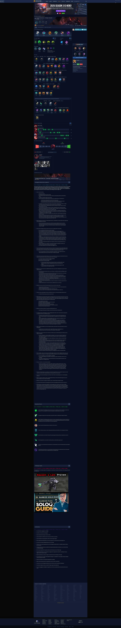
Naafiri (55, 600)
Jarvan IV (49, 589)
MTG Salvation (57, 620)
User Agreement (50, 626)
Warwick (81, 585)
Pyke (61, 594)
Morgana (55, 599)
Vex (73, 597)
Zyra (80, 598)
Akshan (36, 587)
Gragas (42, 598)
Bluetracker (62, 620)
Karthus (49, 596)
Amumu (36, 589)
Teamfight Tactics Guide (60, 602)
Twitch (74, 592)
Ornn (61, 592)
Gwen (42, 599)
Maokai (55, 595)
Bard (35, 595)
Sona (67, 597)
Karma (48, 595)
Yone (80, 590)
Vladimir (74, 600)
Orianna (61, 591)
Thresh (74, 588)
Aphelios (36, 591)
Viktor (74, 599)
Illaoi (48, 586)
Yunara (81, 591)
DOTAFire (49, 620)
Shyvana (68, 593)
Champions (55, 1)
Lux (54, 593)
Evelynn (42, 591)
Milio (54, 597)
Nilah (61, 588)
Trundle (74, 590)
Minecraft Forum (57, 621)
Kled (54, 585)
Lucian (55, 591)
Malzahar (55, 594)
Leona (55, 588)
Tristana (74, 589)
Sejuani (68, 588)
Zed (80, 594)
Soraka (68, 598)
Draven (42, 589)
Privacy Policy (54, 626)
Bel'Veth (36, 596)
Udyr (74, 593)
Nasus (61, 585)
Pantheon (61, 593)
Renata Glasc (62, 599)
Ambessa (36, 588)
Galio (42, 595)
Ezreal (42, 592)
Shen (67, 592)
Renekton (61, 600)
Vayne (74, 595)
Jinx (48, 592)
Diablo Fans (62, 622)
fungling (43, 16)
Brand (35, 597)
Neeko (61, 587)
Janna (48, 588)
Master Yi (55, 596)
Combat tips (74, 71)
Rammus (61, 597)
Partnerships (66, 626)
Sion (67, 594)
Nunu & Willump (62, 590)
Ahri (35, 585)
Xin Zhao (81, 588)
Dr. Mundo (42, 588)
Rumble (68, 586)
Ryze (67, 587)
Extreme (40, 155)
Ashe (35, 592)
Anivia (35, 590)
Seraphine (68, 590)
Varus (74, 594)
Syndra (68, 600)
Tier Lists (63, 1)
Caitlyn (36, 599)
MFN (2, 1)
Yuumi (80, 592)
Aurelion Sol (36, 593)
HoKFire (68, 620)
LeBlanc (55, 587)
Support (70, 626)
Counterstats (44, 622)
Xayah (80, 587)
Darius (42, 587)
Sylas (67, 599)
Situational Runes (75, 69)
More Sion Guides (48, 27)
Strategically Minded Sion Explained (77, 68)
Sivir (67, 595)
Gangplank (42, 596)
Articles (73, 626)
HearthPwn (62, 621)
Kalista (48, 594)
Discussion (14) (40, 27)
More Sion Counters (79, 57)
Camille (36, 600)
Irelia (48, 587)
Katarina (49, 597)
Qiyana (61, 595)
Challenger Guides (75, 70)
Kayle (48, 598)
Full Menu (76, 1)
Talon (74, 586)
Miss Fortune (55, 598)
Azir (35, 594)
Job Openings (62, 626)
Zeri (80, 595)
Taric (74, 587)
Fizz (41, 594)
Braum (36, 598)
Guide (36, 27)
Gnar (42, 597)
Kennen (49, 599)
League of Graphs (44, 620)
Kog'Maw (55, 586)
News (72, 1)
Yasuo (80, 589)
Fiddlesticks (42, 593)
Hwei (48, 585)
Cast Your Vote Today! (74, 64)
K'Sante (49, 593)
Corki (42, 586)
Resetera (49, 621)
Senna (68, 589)
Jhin (48, 591)
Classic (59, 1)
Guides (50, 1)
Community (68, 1)
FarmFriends (50, 622)
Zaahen (81, 593)
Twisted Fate (75, 591)
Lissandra (55, 590)
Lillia (54, 589)
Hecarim (42, 600)
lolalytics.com (43, 156)
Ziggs (80, 596)
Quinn (61, 596)
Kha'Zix (49, 600)
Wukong (81, 586)
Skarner (68, 596)
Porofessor (43, 621)
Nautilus (61, 586)
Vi (73, 598)
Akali (35, 586)
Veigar (74, 596)
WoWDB (56, 622)
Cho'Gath (42, 585)
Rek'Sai (61, 598)
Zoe (80, 597)
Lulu (54, 592)
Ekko (41, 590)
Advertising (58, 626)
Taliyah (74, 585)
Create (47, 1)
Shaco (68, 591)
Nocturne (61, 589)
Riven (67, 585)
